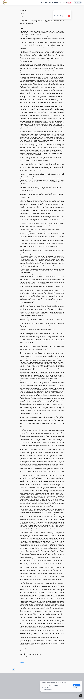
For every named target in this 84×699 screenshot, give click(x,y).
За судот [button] (43, 2)
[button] (80, 695)
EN (80, 2)
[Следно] (66, 16)
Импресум (75, 687)
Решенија (22, 662)
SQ (77, 2)
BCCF (69, 2)
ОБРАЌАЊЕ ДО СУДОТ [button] (58, 2)
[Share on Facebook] (13, 669)
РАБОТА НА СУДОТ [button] (49, 2)
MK (75, 2)
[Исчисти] (69, 16)
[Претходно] (63, 16)
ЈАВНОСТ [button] (65, 2)
